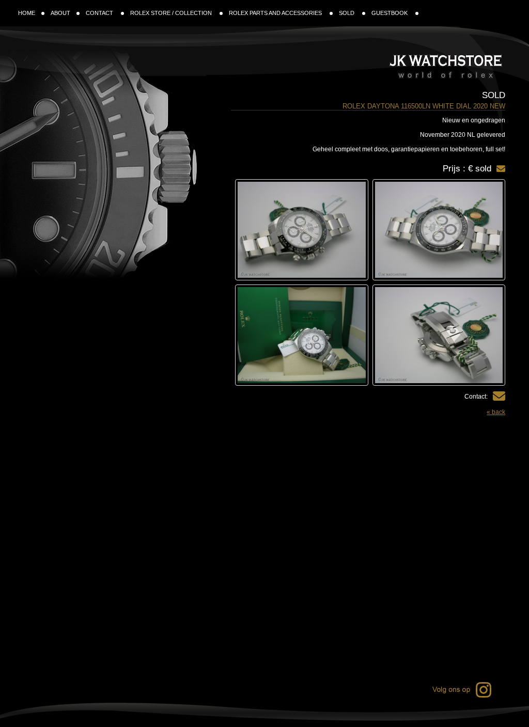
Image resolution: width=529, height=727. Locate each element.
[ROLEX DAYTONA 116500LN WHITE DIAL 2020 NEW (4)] (439, 335)
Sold (493, 95)
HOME (26, 13)
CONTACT (100, 13)
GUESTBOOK (390, 13)
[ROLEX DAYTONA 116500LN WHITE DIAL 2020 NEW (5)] (301, 335)
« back (496, 412)
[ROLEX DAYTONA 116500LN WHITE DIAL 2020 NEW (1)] (439, 229)
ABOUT (60, 13)
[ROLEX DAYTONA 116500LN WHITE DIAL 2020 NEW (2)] (301, 229)
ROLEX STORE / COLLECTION (171, 13)
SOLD (347, 13)
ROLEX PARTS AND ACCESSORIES (276, 13)
